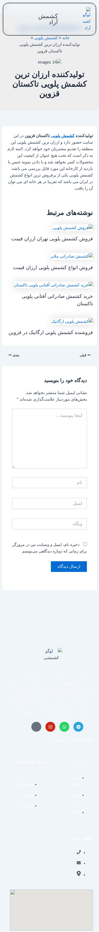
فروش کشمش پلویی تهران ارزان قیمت (52, 238)
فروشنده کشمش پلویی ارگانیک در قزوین (51, 332)
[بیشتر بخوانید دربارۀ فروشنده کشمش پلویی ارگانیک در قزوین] (72, 321)
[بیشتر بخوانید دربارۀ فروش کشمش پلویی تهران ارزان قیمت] (73, 227)
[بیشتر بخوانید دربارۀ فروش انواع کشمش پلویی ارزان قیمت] (72, 256)
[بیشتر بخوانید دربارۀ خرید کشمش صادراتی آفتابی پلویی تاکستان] (53, 285)
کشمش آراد (48, 19)
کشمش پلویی (63, 135)
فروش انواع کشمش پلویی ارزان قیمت (53, 267)
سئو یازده (59, 740)
